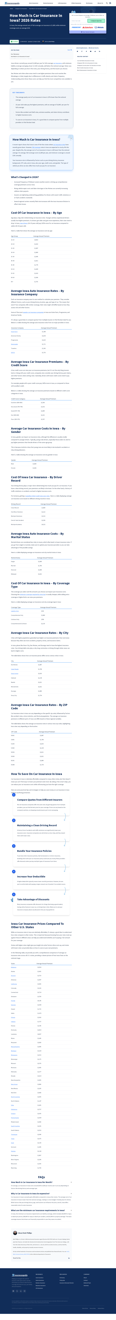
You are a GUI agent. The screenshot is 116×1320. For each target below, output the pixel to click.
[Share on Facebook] (81, 51)
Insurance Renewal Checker (67, 1283)
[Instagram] (24, 1291)
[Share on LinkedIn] (99, 51)
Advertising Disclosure (81, 47)
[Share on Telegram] (86, 51)
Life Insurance (62, 3)
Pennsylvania (15, 1118)
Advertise (86, 1285)
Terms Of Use (85, 1308)
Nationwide (14, 344)
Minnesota (14, 1055)
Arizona (13, 975)
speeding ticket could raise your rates (38, 496)
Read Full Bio (17, 1258)
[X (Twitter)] (17, 1291)
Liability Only (15, 611)
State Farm (14, 331)
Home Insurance (48, 3)
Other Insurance (76, 3)
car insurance (57, 63)
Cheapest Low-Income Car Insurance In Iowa (89, 65)
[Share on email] (95, 51)
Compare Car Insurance (21, 8)
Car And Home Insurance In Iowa (85, 60)
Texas (12, 1138)
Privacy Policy (93, 1308)
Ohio (12, 1105)
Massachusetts (15, 1047)
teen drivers (24, 223)
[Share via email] (90, 51)
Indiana (13, 1021)
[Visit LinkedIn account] (68, 1258)
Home (11, 8)
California (14, 984)
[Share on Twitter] (77, 51)
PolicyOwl (62, 1280)
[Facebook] (13, 1291)
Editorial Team (87, 1283)
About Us (100, 3)
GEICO (13, 352)
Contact (86, 1280)
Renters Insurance (40, 1283)
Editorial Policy (101, 1308)
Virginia (13, 1151)
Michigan (13, 1051)
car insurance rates (59, 145)
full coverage (36, 147)
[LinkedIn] (20, 1291)
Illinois (13, 1017)
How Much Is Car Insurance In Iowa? (20, 56)
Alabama (13, 967)
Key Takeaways (15, 54)
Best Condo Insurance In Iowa (85, 68)
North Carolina (15, 1097)
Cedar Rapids (15, 669)
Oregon (13, 1113)
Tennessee (14, 1134)
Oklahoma (14, 1109)
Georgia (13, 1005)
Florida (13, 1001)
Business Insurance (41, 1285)
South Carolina (15, 1126)
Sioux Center (14, 673)
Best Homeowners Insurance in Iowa (87, 70)
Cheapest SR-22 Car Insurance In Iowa (87, 63)
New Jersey (14, 1084)
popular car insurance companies (33, 312)
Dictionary (89, 3)
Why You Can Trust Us (94, 47)
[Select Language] (110, 3)
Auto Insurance (33, 3)
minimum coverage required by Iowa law (33, 594)
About (85, 1277)
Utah (12, 1143)
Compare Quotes (96, 21)
